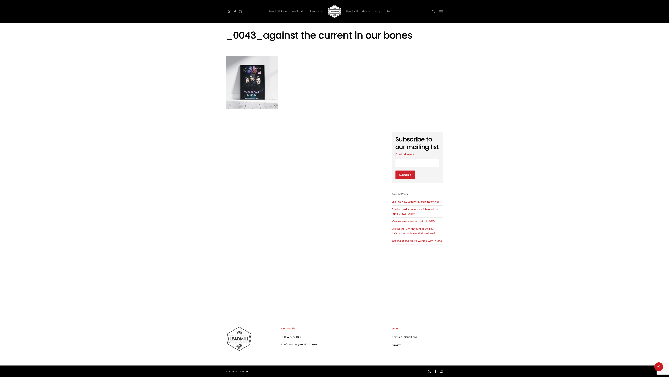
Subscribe (405, 174)
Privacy (396, 345)
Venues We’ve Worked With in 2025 (413, 221)
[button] (441, 11)
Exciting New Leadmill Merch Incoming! (415, 202)
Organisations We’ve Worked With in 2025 (417, 241)
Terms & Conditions (404, 337)
